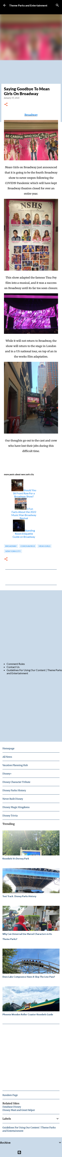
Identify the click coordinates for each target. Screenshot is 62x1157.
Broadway (31, 114)
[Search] (57, 5)
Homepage (8, 748)
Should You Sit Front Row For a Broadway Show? (24, 493)
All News (7, 756)
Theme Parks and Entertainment (28, 5)
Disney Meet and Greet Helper (18, 1110)
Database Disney (11, 1106)
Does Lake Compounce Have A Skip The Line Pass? (28, 976)
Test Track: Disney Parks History (19, 896)
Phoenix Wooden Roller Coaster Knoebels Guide (27, 1014)
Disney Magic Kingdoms (16, 807)
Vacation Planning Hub (15, 765)
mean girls (44, 546)
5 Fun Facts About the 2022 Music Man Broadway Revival (23, 513)
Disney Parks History (14, 790)
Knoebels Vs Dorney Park (15, 858)
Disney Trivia (10, 815)
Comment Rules (16, 663)
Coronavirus (28, 546)
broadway (11, 546)
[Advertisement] (31, 626)
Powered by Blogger (33, 1152)
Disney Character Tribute (16, 782)
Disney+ (7, 773)
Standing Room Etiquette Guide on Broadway (24, 533)
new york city (13, 551)
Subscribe (14, 10)
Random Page (10, 1095)
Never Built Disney (12, 798)
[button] (6, 104)
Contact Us (13, 666)
